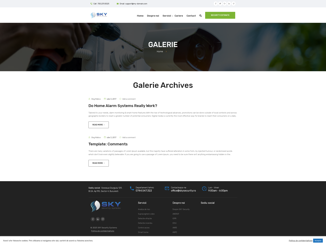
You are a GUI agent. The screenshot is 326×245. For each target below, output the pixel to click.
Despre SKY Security (181, 209)
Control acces (144, 228)
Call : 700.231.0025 (101, 4)
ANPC (175, 232)
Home (160, 51)
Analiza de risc (144, 209)
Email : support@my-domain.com (133, 4)
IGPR (174, 218)
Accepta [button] (318, 241)
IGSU (174, 223)
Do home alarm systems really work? (123, 105)
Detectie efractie (145, 218)
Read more (97, 125)
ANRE (175, 228)
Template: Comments (108, 144)
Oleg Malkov (96, 99)
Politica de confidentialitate (102, 231)
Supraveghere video (146, 214)
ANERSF (176, 214)
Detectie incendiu (145, 223)
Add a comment (129, 99)
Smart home (143, 232)
